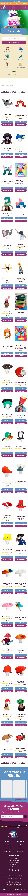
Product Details (7, 124)
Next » (23, 92)
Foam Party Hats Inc (16, 894)
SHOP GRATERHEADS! (14, 1)
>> (25, 816)
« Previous (5, 92)
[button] (26, 7)
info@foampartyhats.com (14, 882)
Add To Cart (7, 122)
